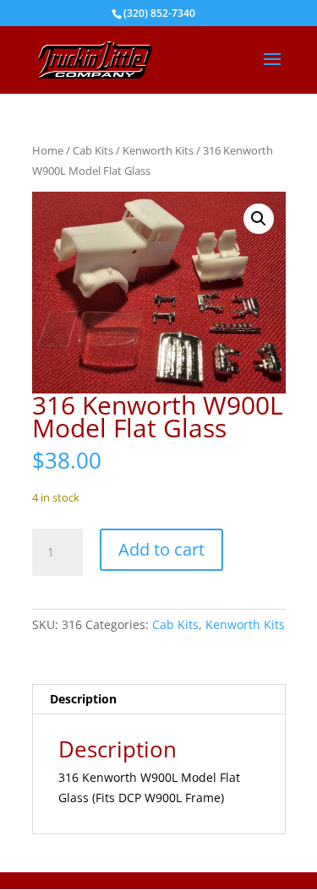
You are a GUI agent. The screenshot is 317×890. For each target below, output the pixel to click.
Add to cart (161, 549)
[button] (258, 219)
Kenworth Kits (158, 150)
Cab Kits (93, 150)
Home (47, 150)
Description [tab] (83, 699)
